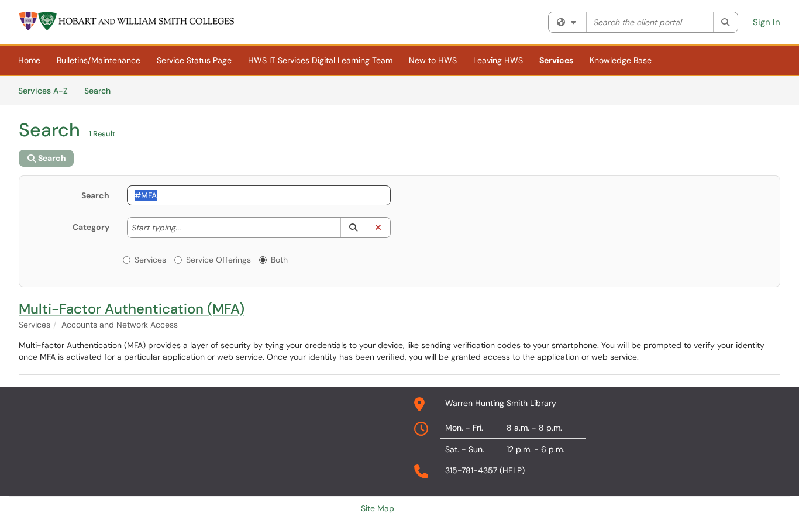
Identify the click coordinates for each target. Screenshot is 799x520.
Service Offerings (218, 259)
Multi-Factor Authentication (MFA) (131, 308)
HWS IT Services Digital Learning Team (320, 60)
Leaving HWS (498, 60)
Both (279, 259)
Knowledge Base (621, 60)
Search (101, 90)
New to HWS (433, 60)
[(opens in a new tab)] (127, 21)
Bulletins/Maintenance (98, 60)
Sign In (766, 22)
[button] (353, 227)
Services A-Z (43, 90)
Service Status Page (194, 60)
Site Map (377, 508)
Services (556, 60)
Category (91, 227)
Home (29, 60)
